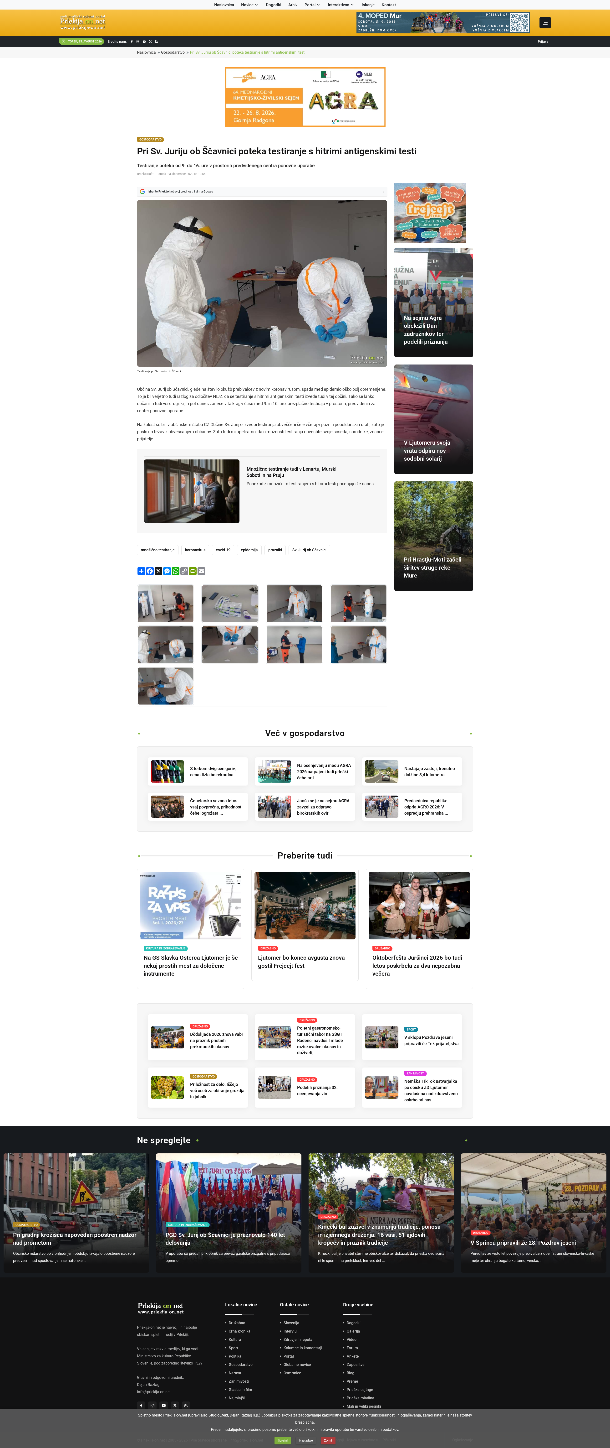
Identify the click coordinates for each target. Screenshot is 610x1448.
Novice (247, 4)
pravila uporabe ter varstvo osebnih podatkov (360, 1429)
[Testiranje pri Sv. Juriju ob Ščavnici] (165, 603)
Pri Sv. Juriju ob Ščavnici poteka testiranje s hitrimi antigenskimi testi (247, 52)
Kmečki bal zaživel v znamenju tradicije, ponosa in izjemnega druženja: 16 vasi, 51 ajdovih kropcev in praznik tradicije (379, 1235)
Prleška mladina (360, 1398)
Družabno (237, 1323)
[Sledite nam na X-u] (150, 41)
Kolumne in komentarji (303, 1348)
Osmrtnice (292, 1373)
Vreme (352, 1381)
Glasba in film (240, 1389)
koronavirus (195, 550)
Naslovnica (224, 4)
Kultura (235, 1339)
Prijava (543, 41)
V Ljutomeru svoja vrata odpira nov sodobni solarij (427, 450)
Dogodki (273, 4)
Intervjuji (291, 1331)
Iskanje (368, 4)
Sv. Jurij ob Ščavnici (309, 550)
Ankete (353, 1356)
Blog (350, 1373)
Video (351, 1339)
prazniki (275, 550)
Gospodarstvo (173, 52)
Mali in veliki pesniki (364, 1406)
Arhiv (292, 4)
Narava (235, 1373)
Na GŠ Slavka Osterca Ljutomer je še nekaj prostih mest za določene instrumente (191, 965)
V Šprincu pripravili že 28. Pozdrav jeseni (523, 1243)
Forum (352, 1348)
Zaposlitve (356, 1364)
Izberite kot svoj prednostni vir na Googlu (180, 191)
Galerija (353, 1331)
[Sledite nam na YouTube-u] (144, 41)
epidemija (249, 550)
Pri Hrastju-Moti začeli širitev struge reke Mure (432, 567)
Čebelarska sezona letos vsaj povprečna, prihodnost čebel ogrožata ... (215, 807)
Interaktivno (338, 4)
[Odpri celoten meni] (545, 23)
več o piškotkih (305, 1429)
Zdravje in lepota (298, 1339)
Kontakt (389, 4)
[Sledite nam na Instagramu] (138, 41)
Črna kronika (239, 1331)
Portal (310, 4)
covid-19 (223, 550)
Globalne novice (297, 1364)
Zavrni (328, 1440)
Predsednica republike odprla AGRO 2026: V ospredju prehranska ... (426, 807)
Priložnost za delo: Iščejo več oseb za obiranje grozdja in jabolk (217, 1090)
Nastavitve (306, 1440)
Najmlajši (237, 1398)
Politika (235, 1356)
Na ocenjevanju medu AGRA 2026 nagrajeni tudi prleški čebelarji (324, 771)
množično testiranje (158, 550)
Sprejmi (283, 1440)
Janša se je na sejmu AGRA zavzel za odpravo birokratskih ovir (323, 807)
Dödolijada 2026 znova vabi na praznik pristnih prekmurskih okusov (216, 1040)
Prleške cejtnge (360, 1389)
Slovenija (291, 1323)
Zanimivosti (239, 1381)
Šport (233, 1348)
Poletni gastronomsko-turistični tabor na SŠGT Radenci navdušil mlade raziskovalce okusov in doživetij (320, 1040)
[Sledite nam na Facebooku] (131, 41)
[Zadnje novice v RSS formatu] (156, 41)
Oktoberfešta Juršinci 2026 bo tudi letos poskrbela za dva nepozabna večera (417, 965)
